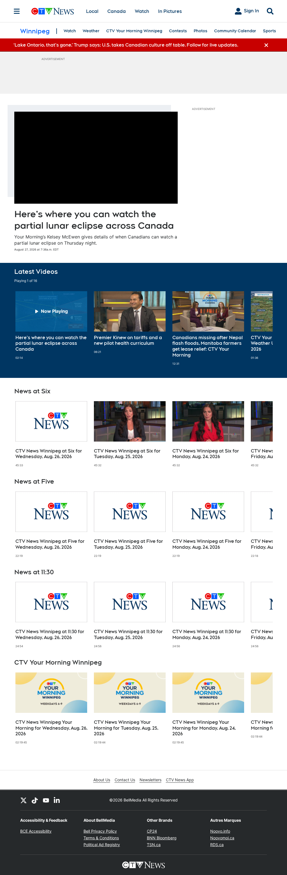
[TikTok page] (34, 800)
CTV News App (180, 779)
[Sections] (16, 11)
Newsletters (150, 779)
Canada (116, 11)
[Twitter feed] (23, 800)
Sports (269, 31)
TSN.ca (154, 844)
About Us (101, 779)
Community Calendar (235, 31)
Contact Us (125, 779)
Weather (91, 31)
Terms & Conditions (101, 837)
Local (92, 11)
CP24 (152, 831)
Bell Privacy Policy (100, 831)
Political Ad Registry (102, 844)
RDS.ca (217, 844)
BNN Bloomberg (162, 837)
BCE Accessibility (36, 831)
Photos (200, 31)
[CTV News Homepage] (52, 11)
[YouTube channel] (46, 800)
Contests (178, 31)
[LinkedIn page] (57, 800)
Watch (142, 11)
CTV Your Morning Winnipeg (134, 31)
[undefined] (51, 325)
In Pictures (170, 11)
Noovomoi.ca (222, 837)
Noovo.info (220, 831)
